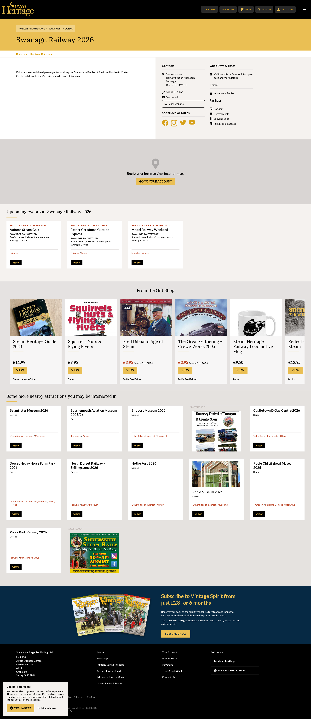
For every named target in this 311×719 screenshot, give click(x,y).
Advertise (228, 9)
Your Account (169, 652)
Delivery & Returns (74, 697)
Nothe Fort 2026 (144, 463)
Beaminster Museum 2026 (29, 410)
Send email (172, 97)
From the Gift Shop (155, 290)
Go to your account (155, 181)
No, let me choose (46, 708)
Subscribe (209, 9)
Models (135, 252)
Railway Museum (89, 504)
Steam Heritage (18, 9)
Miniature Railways (29, 557)
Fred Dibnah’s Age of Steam (143, 344)
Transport (76, 435)
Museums (40, 435)
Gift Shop (102, 658)
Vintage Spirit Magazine (110, 664)
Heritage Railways (41, 53)
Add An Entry (169, 658)
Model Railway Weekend (151, 227)
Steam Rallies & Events (109, 683)
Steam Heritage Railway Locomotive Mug (253, 346)
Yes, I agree (22, 708)
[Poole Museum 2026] (216, 474)
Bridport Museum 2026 (149, 410)
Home (100, 652)
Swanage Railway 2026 (23, 234)
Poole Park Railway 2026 (28, 532)
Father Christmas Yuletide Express (90, 230)
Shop (248, 9)
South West (55, 28)
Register (133, 173)
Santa (84, 252)
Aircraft (86, 435)
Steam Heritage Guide (24, 379)
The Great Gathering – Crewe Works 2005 (200, 344)
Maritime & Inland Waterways (280, 504)
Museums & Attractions (32, 28)
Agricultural (41, 501)
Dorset (69, 28)
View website (176, 103)
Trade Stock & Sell (172, 670)
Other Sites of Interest (21, 435)
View (15, 262)
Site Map (91, 697)
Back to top (307, 715)
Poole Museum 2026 (207, 492)
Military (282, 435)
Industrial (162, 435)
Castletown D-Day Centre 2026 (276, 410)
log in (148, 173)
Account (287, 9)
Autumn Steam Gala (28, 227)
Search (266, 9)
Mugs (236, 379)
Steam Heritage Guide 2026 (34, 344)
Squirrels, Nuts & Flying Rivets (84, 344)
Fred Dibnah (136, 379)
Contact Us (168, 677)
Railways (21, 53)
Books (71, 379)
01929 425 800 (174, 92)
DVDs (126, 379)
